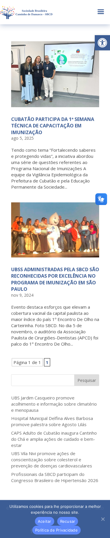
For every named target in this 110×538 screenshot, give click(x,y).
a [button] (101, 12)
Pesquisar (86, 380)
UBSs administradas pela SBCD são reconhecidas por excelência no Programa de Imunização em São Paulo (55, 279)
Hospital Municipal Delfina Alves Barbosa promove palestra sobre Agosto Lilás (52, 421)
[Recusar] (103, 519)
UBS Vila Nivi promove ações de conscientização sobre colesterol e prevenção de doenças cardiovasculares (51, 459)
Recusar (67, 521)
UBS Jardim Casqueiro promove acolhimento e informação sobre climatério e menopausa (54, 404)
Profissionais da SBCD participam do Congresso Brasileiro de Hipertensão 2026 (54, 477)
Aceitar (44, 521)
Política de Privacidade (56, 530)
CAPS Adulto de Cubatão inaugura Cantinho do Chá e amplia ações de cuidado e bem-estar (54, 439)
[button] (102, 42)
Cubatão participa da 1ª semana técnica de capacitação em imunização (52, 126)
